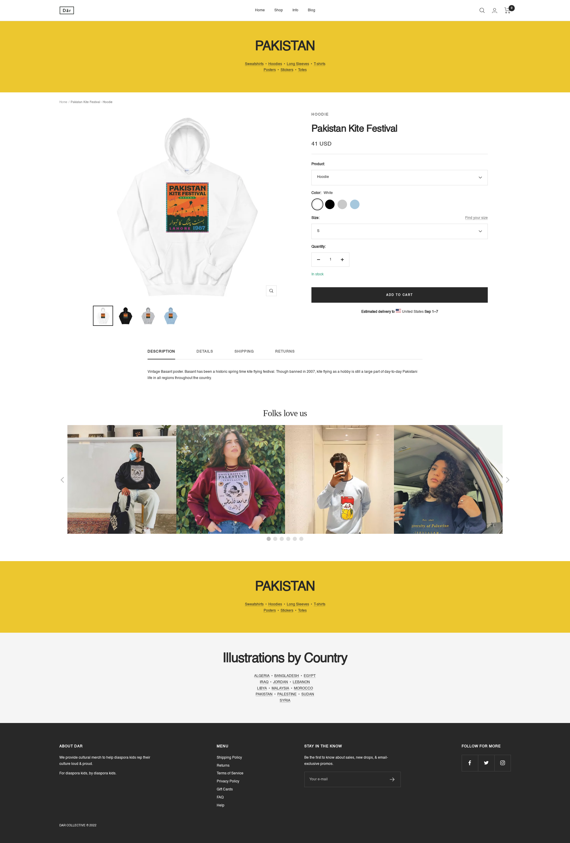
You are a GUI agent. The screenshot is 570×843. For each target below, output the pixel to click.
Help (220, 805)
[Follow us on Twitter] (486, 763)
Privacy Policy (228, 781)
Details (205, 351)
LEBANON (301, 682)
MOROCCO (303, 688)
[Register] (392, 779)
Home (260, 10)
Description (161, 351)
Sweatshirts (254, 64)
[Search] (482, 10)
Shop (278, 10)
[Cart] (507, 10)
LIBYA (262, 688)
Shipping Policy (229, 758)
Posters (270, 70)
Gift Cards (225, 789)
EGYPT (310, 676)
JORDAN (280, 682)
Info (295, 10)
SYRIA (285, 700)
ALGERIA (262, 676)
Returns (285, 351)
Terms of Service (230, 773)
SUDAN (307, 694)
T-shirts (319, 64)
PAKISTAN (264, 694)
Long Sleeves (298, 64)
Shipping (244, 351)
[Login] (494, 10)
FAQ (220, 797)
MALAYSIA (280, 688)
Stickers (287, 70)
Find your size (476, 218)
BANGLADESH (286, 676)
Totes (302, 70)
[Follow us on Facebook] (470, 763)
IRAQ (264, 682)
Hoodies (275, 64)
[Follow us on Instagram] (502, 763)
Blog (311, 10)
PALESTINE (287, 694)
